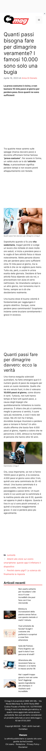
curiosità (11, 555)
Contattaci (23, 729)
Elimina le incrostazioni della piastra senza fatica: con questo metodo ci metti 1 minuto (28, 614)
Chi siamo (10, 744)
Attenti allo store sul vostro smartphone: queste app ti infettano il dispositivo (22, 563)
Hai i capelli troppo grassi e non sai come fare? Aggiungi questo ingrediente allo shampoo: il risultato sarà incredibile (28, 682)
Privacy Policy (33, 744)
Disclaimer (23, 747)
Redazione (20, 744)
